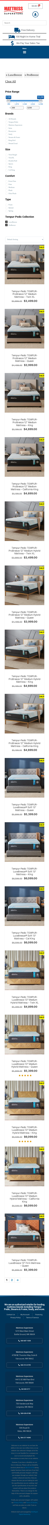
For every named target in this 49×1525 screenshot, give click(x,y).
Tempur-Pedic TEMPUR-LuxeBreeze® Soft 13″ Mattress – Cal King (24, 935)
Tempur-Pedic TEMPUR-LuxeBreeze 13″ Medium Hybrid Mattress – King (24, 1130)
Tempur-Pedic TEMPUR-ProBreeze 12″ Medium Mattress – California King (24, 486)
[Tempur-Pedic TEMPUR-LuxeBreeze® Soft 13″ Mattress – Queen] (24, 796)
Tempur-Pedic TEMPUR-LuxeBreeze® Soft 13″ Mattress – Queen (24, 807)
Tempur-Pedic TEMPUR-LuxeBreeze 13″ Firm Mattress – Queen (24, 1263)
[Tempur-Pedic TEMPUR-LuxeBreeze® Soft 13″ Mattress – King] (24, 860)
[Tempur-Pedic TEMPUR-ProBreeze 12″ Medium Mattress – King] (24, 411)
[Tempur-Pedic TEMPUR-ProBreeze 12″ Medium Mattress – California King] (24, 475)
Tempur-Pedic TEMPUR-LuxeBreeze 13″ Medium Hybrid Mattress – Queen (24, 1064)
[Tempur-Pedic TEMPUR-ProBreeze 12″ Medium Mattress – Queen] (24, 347)
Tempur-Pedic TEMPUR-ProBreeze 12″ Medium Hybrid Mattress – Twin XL (24, 550)
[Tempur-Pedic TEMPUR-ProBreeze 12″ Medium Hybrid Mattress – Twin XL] (24, 540)
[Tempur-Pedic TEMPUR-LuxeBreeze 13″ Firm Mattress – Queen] (24, 1252)
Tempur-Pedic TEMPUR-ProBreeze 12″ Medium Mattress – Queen (24, 358)
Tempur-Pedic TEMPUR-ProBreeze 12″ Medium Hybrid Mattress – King (24, 679)
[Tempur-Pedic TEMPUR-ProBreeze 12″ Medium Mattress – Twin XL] (24, 283)
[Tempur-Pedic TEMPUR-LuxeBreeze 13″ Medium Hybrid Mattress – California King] (24, 1185)
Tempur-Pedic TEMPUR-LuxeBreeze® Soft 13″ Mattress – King (24, 871)
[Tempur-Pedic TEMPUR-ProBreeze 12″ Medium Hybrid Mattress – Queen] (24, 604)
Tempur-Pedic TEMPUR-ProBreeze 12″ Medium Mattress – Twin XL (24, 294)
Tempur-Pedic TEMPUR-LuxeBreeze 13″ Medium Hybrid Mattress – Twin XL (24, 1000)
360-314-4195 (29, 1467)
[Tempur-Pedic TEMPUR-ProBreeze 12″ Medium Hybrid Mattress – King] (24, 668)
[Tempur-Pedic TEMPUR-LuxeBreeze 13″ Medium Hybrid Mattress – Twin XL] (24, 989)
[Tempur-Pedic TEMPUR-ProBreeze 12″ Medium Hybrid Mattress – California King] (24, 732)
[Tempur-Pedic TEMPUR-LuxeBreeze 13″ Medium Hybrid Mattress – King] (24, 1119)
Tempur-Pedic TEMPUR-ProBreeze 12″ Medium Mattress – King (24, 422)
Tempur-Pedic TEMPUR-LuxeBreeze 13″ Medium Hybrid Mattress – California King (24, 1197)
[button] (24, 52)
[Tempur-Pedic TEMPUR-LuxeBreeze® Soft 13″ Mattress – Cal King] (24, 925)
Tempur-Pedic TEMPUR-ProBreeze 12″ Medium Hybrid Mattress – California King (24, 743)
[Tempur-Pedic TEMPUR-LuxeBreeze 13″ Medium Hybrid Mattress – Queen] (24, 1053)
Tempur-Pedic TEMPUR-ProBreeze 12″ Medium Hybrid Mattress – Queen (24, 615)
